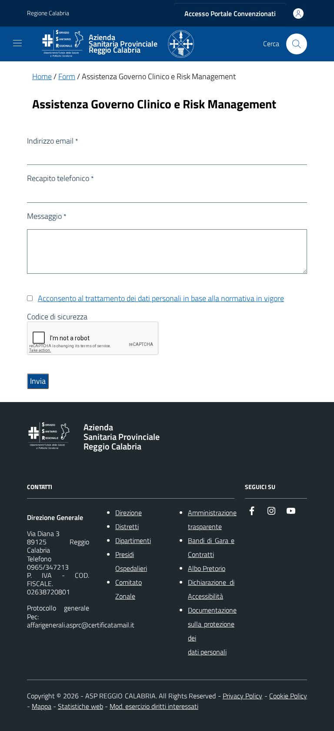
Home (42, 76)
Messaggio (47, 216)
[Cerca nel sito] (296, 44)
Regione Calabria (48, 13)
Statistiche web (80, 706)
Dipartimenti (133, 540)
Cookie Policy (288, 696)
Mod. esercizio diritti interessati (154, 706)
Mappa (41, 706)
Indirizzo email (52, 141)
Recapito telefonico (60, 178)
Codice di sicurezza (57, 317)
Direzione (128, 512)
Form (66, 76)
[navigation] (17, 43)
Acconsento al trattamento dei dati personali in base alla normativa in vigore (161, 298)
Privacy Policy (242, 696)
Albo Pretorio (206, 568)
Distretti (127, 526)
